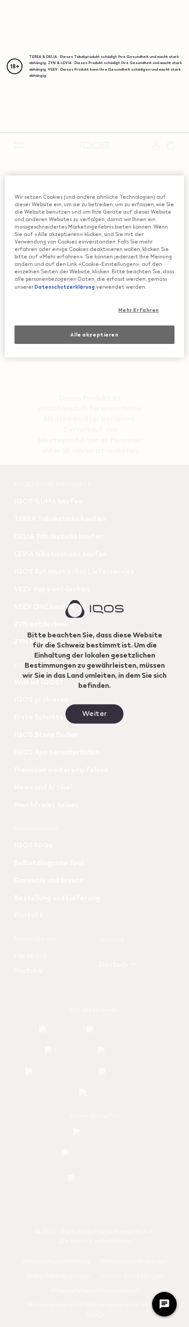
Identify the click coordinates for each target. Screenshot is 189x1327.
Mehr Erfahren (138, 310)
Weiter (94, 712)
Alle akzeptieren (94, 334)
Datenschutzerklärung (64, 286)
